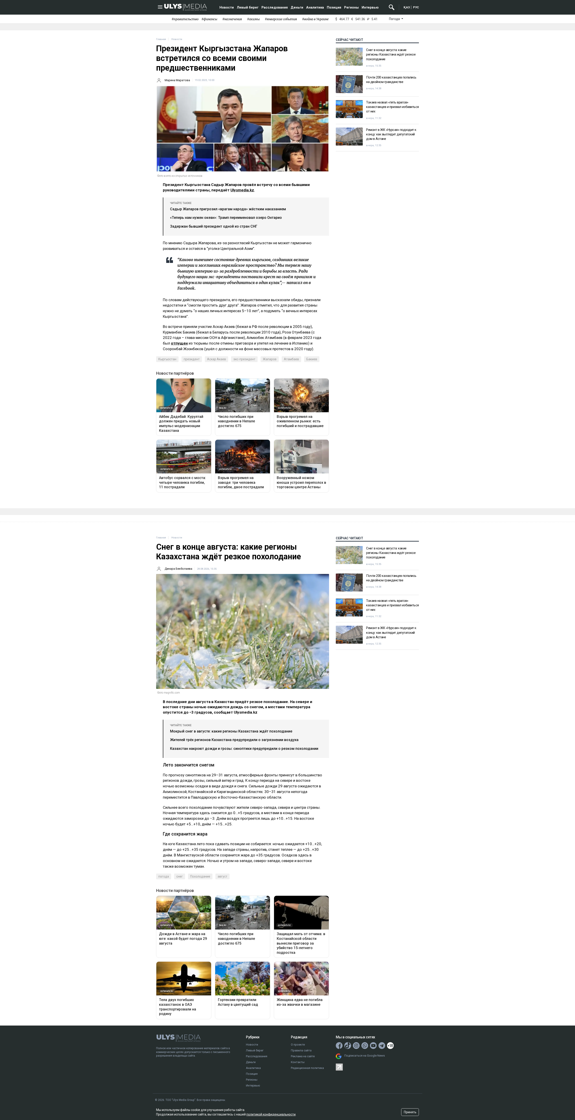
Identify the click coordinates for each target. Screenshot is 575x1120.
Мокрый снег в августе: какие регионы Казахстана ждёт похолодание (231, 731)
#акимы (253, 19)
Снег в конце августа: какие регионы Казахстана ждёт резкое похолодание (391, 54)
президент (192, 359)
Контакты (298, 1062)
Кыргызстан (167, 359)
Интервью (370, 7)
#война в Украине (315, 19)
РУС (416, 7)
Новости (226, 7)
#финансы (209, 19)
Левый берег (248, 7)
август (222, 876)
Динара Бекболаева (178, 568)
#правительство (185, 19)
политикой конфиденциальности (271, 1114)
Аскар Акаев (216, 359)
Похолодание (200, 876)
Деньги (297, 7)
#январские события (281, 19)
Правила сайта (301, 1050)
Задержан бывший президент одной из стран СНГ (213, 226)
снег (179, 876)
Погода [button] (394, 19)
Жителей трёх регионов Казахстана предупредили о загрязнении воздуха (234, 740)
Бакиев (311, 359)
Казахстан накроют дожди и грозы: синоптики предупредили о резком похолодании (244, 748)
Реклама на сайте (303, 1056)
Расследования (274, 7)
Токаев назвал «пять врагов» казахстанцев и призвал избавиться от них (392, 107)
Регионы (351, 7)
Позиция (334, 7)
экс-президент (244, 359)
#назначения (232, 19)
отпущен (179, 343)
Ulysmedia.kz (242, 190)
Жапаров (269, 359)
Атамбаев (291, 359)
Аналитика (315, 7)
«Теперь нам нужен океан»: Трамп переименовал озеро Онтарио (226, 217)
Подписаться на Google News (364, 1055)
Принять (410, 1112)
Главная (161, 39)
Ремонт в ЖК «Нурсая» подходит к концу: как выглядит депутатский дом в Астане (391, 134)
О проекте (298, 1044)
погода (163, 876)
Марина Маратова (177, 80)
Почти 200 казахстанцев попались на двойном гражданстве (391, 79)
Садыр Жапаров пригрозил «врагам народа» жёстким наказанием (228, 209)
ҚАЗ (407, 7)
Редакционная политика (307, 1068)
